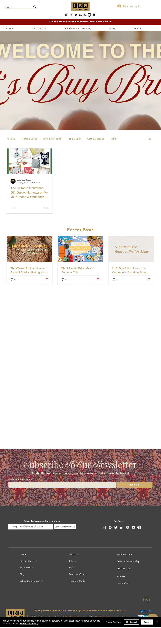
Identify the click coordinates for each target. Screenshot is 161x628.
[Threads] (94, 15)
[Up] (146, 600)
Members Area (124, 554)
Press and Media (77, 580)
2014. (122, 610)
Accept (147, 622)
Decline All (131, 622)
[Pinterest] (85, 15)
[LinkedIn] (80, 15)
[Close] (157, 622)
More (113, 138)
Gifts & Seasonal (95, 138)
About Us (73, 554)
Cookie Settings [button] (113, 622)
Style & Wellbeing (52, 138)
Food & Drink (74, 138)
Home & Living (29, 138)
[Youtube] (89, 15)
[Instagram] (66, 15)
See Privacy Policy (29, 623)
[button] (150, 139)
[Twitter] (76, 15)
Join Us (72, 561)
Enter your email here (19, 479)
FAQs (71, 567)
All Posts (11, 138)
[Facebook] (71, 15)
